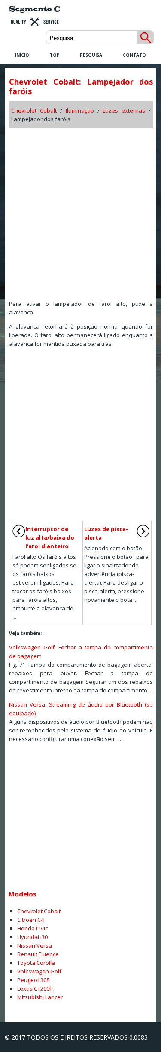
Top (55, 55)
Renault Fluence (38, 954)
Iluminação (80, 110)
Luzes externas (124, 110)
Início (22, 55)
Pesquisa (91, 55)
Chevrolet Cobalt (34, 110)
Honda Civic (32, 928)
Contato (134, 55)
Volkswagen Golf (39, 971)
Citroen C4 (30, 920)
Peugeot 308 (33, 980)
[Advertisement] (80, 211)
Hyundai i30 (32, 937)
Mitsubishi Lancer (40, 997)
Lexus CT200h (35, 988)
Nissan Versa (34, 945)
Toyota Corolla (36, 963)
